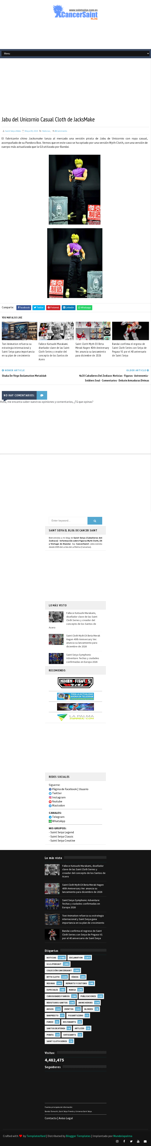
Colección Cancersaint (59, 970)
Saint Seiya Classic (61, 836)
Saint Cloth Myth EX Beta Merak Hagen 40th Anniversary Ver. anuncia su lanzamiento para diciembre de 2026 (92, 349)
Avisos (50, 1009)
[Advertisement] (75, 36)
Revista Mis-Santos (57, 1002)
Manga (72, 990)
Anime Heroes (85, 1002)
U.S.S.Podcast (54, 964)
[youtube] (138, 1141)
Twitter (57, 793)
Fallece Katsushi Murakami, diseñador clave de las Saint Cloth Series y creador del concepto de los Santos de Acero (54, 351)
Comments (61, 131)
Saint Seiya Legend (62, 832)
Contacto (51, 1118)
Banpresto (52, 1015)
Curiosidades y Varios (58, 996)
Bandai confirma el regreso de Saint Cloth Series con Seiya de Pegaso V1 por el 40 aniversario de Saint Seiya (129, 349)
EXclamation (76, 957)
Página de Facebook (64, 789)
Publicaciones (88, 996)
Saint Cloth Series (57, 1041)
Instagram (59, 797)
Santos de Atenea (56, 1028)
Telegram (58, 817)
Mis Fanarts (69, 1022)
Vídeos (74, 977)
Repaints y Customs (76, 983)
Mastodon (58, 805)
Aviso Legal (66, 1118)
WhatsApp (58, 821)
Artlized (79, 1028)
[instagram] (117, 1141)
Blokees (88, 1009)
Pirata (50, 1035)
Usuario (83, 789)
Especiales (52, 990)
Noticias (46, 131)
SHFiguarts (69, 1035)
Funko (50, 1022)
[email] (145, 1141)
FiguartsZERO (75, 1015)
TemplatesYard (36, 1136)
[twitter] (131, 1141)
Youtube (57, 801)
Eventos (68, 1009)
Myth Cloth (53, 977)
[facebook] (124, 1141)
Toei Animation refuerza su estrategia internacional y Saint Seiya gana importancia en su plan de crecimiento (18, 349)
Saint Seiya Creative (62, 840)
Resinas (51, 983)
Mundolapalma (122, 1136)
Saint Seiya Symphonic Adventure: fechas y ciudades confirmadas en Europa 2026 (82, 658)
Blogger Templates (78, 1136)
